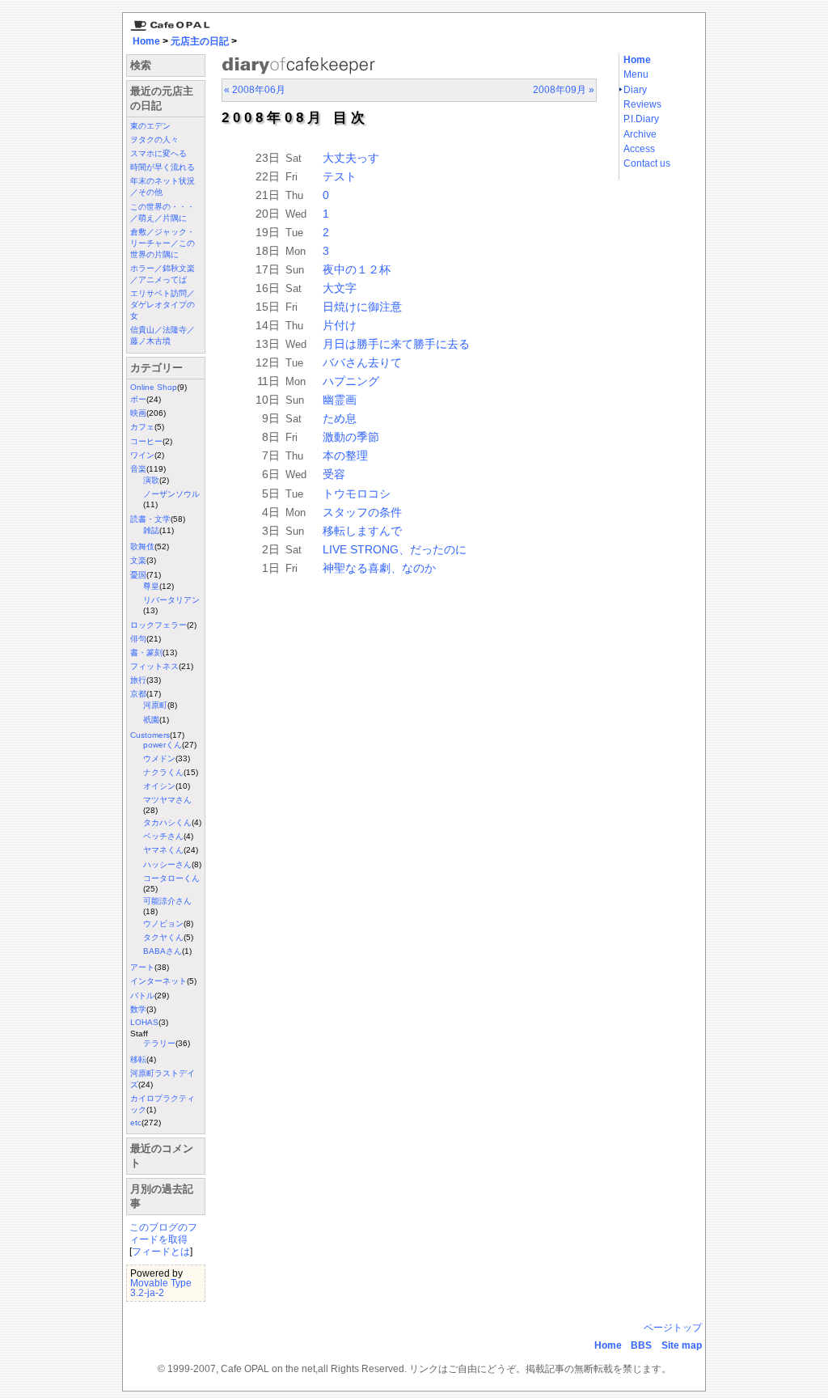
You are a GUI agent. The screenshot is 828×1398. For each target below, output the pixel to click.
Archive (640, 134)
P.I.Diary (641, 119)
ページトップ (673, 1327)
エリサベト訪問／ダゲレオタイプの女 (162, 304)
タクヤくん (163, 937)
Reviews (642, 104)
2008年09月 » (563, 89)
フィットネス (154, 666)
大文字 (340, 288)
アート (142, 967)
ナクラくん (163, 772)
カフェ (142, 426)
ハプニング (351, 381)
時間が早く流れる (162, 167)
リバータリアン (171, 599)
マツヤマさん (167, 799)
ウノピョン (163, 923)
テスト (340, 176)
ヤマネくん (163, 849)
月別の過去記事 (161, 1196)
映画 (138, 413)
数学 (138, 1009)
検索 (140, 65)
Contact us (646, 163)
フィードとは (161, 1251)
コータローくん (171, 878)
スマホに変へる (158, 153)
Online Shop (153, 387)
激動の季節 (351, 436)
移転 (138, 1059)
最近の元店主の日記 (161, 98)
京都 (138, 693)
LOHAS (144, 1022)
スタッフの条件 (362, 512)
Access (639, 149)
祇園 (151, 719)
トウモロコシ (357, 493)
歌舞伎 (142, 546)
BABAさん (162, 951)
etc (136, 1122)
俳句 (138, 638)
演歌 (151, 480)
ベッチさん (163, 836)
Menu (635, 74)
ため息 (340, 418)
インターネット (158, 980)
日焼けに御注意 (362, 306)
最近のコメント (161, 1155)
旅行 (138, 680)
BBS (641, 1345)
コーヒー (146, 441)
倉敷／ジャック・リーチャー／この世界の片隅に (162, 243)
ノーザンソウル (171, 493)
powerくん (162, 744)
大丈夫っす (351, 157)
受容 (334, 474)
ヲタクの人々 (154, 139)
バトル (142, 995)
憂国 (138, 574)
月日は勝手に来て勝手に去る (396, 343)
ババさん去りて (362, 362)
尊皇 (151, 586)
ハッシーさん (167, 864)
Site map (681, 1345)
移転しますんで (362, 530)
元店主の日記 (200, 41)
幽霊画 (340, 399)
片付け (340, 325)
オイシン (159, 786)
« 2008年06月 (254, 89)
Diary (635, 89)
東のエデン (150, 125)
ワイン (142, 455)
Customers (150, 735)
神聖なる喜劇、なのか (379, 567)
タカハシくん (167, 822)
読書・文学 (150, 519)
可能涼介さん (167, 900)
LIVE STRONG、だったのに (395, 549)
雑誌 (151, 530)
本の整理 (345, 455)
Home (146, 41)
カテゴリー (156, 368)
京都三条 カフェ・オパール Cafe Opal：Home (167, 22)
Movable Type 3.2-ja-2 (161, 1288)
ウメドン (159, 758)
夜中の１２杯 (357, 269)
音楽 (138, 468)
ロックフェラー (158, 625)
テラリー (159, 1043)
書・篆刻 (146, 652)
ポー (138, 399)
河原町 (155, 705)
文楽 (138, 560)
